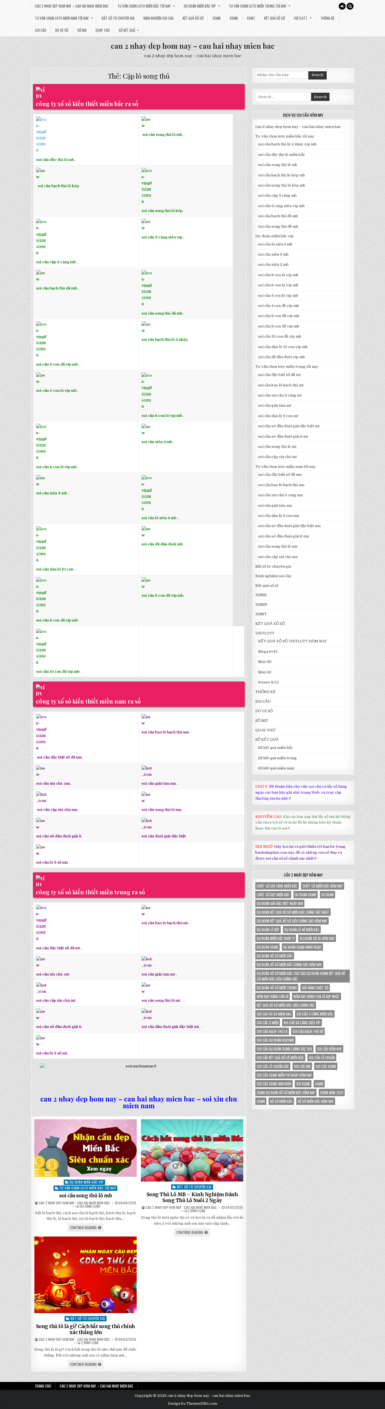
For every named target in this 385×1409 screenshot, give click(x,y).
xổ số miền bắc (281, 1101)
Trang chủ (43, 1386)
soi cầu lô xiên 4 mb (158, 518)
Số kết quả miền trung (277, 758)
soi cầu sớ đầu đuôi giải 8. (59, 836)
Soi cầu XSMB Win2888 (274, 1084)
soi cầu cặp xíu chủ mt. (56, 1000)
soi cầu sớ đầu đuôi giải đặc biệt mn (289, 526)
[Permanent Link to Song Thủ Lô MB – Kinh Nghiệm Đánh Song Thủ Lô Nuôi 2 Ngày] (192, 1150)
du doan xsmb (305, 894)
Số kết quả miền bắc (275, 748)
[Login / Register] (342, 6)
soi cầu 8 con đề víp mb (162, 595)
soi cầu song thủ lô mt (160, 1000)
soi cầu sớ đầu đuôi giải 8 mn (283, 536)
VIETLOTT (300, 18)
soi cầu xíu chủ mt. (53, 974)
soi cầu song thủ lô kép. (162, 211)
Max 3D (265, 662)
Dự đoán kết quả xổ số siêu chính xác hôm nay (292, 921)
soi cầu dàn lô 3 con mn (278, 516)
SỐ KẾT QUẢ (127, 30)
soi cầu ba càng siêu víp (302, 1022)
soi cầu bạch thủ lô (272, 1031)
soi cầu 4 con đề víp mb (57, 364)
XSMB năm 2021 (331, 1092)
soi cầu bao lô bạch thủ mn (281, 485)
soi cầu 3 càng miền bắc (315, 1014)
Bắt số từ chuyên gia (118, 18)
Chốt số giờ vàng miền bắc (277, 886)
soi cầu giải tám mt (158, 974)
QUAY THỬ (103, 30)
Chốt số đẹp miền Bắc (273, 894)
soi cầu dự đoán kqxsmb (275, 1040)
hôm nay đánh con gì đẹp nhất (316, 996)
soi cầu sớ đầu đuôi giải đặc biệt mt (289, 426)
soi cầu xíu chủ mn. (53, 783)
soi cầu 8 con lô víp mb (56, 467)
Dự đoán (327, 894)
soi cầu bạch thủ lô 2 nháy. (164, 339)
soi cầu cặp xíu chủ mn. (57, 810)
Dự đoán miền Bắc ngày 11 (276, 938)
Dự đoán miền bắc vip (200, 6)
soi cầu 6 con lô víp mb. (162, 415)
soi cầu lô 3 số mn (52, 862)
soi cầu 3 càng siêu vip (161, 237)
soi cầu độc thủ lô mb (55, 160)
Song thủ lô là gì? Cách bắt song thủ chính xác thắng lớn (85, 1329)
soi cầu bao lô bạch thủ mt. (165, 923)
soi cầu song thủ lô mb (85, 1196)
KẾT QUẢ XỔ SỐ (274, 18)
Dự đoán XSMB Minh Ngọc (302, 947)
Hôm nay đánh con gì (272, 996)
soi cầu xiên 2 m (155, 442)
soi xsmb (303, 1084)
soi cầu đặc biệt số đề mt (279, 375)
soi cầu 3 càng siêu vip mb (281, 206)
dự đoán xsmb (267, 947)
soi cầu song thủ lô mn (277, 546)
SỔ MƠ (82, 30)
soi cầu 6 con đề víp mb (57, 620)
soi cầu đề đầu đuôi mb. (162, 544)
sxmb (319, 1084)
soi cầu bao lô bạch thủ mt (281, 385)
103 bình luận (89, 1206)
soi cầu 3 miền (267, 1022)
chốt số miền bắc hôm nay (322, 886)
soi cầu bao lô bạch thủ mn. (165, 732)
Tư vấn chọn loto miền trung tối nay (257, 6)
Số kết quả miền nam (276, 768)
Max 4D (264, 672)
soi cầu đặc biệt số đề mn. (60, 757)
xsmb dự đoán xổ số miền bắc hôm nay (286, 1092)
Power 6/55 (268, 682)
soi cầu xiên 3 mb (51, 493)
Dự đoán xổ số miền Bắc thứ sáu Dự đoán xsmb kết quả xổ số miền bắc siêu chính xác (301, 976)
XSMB (217, 18)
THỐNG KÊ (327, 18)
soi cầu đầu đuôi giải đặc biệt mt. (170, 1027)
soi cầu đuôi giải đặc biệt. (164, 836)
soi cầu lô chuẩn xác (273, 1066)
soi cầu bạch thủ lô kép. (58, 186)
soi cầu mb (302, 1066)
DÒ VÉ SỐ (61, 30)
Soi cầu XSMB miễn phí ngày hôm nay (284, 1075)
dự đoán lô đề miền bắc (301, 929)
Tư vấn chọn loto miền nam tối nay (62, 18)
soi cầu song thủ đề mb (278, 226)
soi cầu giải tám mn (158, 783)
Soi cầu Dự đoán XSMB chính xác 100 (284, 1049)
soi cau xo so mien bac (274, 1014)
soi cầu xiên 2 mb (273, 264)
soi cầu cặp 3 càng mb (56, 262)
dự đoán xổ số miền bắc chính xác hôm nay (289, 964)
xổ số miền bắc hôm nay (316, 1101)
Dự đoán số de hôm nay (317, 938)
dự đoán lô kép (268, 929)
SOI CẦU (40, 30)
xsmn (261, 1101)
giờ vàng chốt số (315, 987)
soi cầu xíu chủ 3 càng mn (280, 495)
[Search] (350, 6)
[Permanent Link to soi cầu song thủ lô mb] (85, 1148)
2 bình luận (196, 1211)
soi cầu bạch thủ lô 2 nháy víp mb (287, 144)
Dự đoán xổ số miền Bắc (275, 956)
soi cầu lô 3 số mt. (52, 1053)
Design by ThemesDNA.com (192, 1404)
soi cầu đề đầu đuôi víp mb (281, 357)
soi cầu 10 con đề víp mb (58, 671)
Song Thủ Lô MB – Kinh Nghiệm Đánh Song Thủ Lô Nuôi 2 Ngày (192, 1197)
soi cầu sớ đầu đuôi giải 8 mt (283, 436)
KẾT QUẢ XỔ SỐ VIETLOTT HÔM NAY (292, 641)
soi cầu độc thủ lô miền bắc (281, 154)
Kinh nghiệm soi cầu (158, 18)
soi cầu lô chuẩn (322, 1057)
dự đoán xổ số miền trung (277, 987)
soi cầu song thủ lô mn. (161, 810)
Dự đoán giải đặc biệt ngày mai (280, 903)
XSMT (251, 18)
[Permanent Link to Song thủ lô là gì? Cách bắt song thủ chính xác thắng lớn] (85, 1275)
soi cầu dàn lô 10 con (54, 569)
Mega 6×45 (268, 651)
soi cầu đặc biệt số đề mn (280, 474)
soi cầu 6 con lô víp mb (278, 285)
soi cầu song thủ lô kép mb (281, 185)
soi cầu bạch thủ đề (308, 1031)
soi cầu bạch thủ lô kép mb (281, 175)
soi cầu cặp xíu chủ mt (277, 457)
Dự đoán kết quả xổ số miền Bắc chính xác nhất (293, 912)
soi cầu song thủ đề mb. (162, 313)
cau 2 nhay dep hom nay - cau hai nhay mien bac (74, 1203)
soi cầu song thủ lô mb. (162, 134)
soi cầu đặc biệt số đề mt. (58, 948)
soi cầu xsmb (326, 1066)
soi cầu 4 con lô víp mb (56, 390)
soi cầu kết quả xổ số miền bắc (280, 1057)
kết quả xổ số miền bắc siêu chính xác (286, 1005)
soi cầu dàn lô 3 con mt (278, 416)
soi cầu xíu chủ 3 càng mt (280, 395)
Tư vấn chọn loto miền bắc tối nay (144, 6)
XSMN (234, 18)
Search (317, 75)
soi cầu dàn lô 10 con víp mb (283, 347)
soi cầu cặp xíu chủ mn (278, 557)
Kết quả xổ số (193, 18)
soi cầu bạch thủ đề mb (56, 288)
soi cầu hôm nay (329, 1049)
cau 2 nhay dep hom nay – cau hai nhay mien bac (72, 6)
